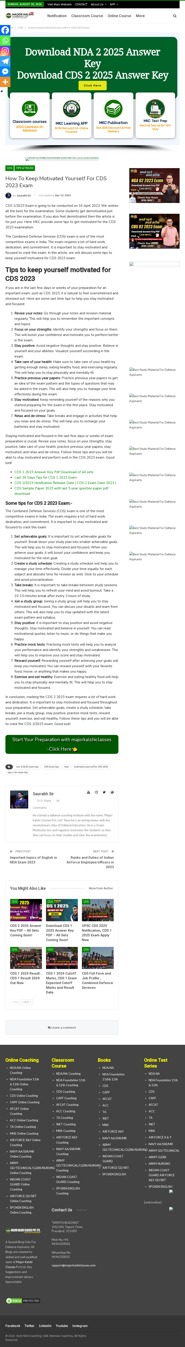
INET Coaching (66, 1124)
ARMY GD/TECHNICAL (164, 1150)
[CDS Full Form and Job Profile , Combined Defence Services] (98, 958)
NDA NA (154, 1073)
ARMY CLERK (157, 1157)
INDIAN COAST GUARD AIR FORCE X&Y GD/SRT (162, 1175)
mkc (66, 767)
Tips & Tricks (24, 168)
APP (112, 4)
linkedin (45, 1326)
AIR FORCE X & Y (160, 1137)
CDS (9, 168)
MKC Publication (113, 122)
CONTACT (81, 4)
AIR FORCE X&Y (113, 1131)
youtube (62, 1326)
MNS (105, 1125)
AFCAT (107, 1099)
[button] (92, 88)
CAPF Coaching (66, 1098)
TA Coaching (64, 1117)
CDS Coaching (65, 1091)
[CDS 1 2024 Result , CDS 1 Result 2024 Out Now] (26, 958)
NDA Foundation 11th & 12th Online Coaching (24, 1084)
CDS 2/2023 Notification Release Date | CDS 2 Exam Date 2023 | (65, 483)
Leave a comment (63, 1027)
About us (97, 4)
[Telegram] (5, 61)
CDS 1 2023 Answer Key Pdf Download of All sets (53, 472)
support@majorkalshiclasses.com (74, 1265)
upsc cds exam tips (18, 772)
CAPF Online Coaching (24, 1102)
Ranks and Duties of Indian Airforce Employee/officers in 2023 (90, 862)
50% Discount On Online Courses (71, 129)
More (140, 16)
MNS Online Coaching (24, 1133)
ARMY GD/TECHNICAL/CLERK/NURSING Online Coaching (32, 1168)
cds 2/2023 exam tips (27, 767)
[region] (92, 92)
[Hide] (2, 91)
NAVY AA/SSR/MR (114, 1138)
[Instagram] (5, 51)
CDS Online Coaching (24, 1095)
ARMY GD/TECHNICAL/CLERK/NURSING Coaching (78, 1165)
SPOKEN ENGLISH (114, 1174)
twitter (30, 1326)
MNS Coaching (65, 1131)
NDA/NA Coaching (68, 1073)
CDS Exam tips (51, 767)
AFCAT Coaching (67, 1104)
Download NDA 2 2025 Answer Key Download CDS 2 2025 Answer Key (92, 63)
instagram (80, 1326)
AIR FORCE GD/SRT (116, 1167)
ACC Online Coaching (24, 1120)
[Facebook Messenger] (5, 71)
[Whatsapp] (5, 40)
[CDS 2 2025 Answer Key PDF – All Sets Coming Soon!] (26, 910)
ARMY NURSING (159, 1163)
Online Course (119, 16)
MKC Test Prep (155, 121)
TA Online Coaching (23, 1127)
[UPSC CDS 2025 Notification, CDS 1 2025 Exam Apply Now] (98, 910)
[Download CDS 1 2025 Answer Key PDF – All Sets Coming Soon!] (62, 910)
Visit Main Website (59, 4)
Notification (57, 16)
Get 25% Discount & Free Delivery (113, 129)
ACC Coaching (65, 1111)
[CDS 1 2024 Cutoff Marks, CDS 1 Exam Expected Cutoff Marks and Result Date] (62, 958)
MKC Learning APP (72, 123)
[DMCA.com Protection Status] (23, 1301)
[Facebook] (5, 30)
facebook (12, 1326)
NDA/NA (108, 1068)
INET (105, 1118)
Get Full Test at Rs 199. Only (155, 127)
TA (104, 1112)
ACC (105, 1105)
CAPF (106, 1092)
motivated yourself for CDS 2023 (91, 767)
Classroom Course (87, 16)
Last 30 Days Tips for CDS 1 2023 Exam (45, 477)
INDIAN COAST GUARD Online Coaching (20, 1184)
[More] (5, 82)
